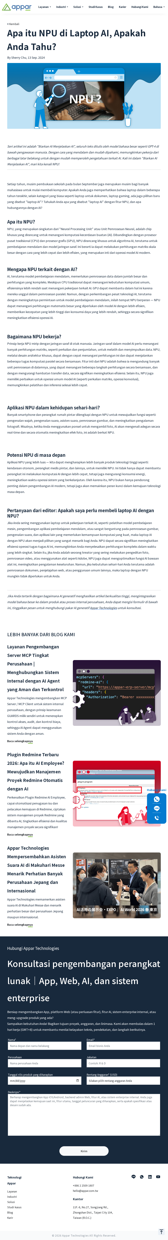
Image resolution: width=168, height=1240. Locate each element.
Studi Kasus (96, 7)
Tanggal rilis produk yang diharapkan (30, 1075)
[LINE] (133, 1176)
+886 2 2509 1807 (83, 1185)
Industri (12, 1197)
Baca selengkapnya (20, 741)
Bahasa (158, 7)
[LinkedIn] (150, 1176)
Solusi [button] (77, 7)
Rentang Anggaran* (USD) (102, 1075)
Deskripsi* (14, 1092)
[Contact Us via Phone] (157, 818)
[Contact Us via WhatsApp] (157, 799)
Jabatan (91, 1057)
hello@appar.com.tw (85, 1191)
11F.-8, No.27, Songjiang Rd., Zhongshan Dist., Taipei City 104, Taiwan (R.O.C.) (93, 1212)
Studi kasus (14, 1207)
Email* (91, 1040)
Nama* (12, 1040)
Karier (122, 7)
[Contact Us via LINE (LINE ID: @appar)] (157, 808)
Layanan (12, 1191)
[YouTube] (158, 1176)
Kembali (14, 24)
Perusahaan (15, 1057)
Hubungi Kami (139, 7)
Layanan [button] (43, 7)
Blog (111, 7)
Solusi (11, 1202)
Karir (10, 1218)
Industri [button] (61, 7)
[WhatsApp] (141, 1176)
